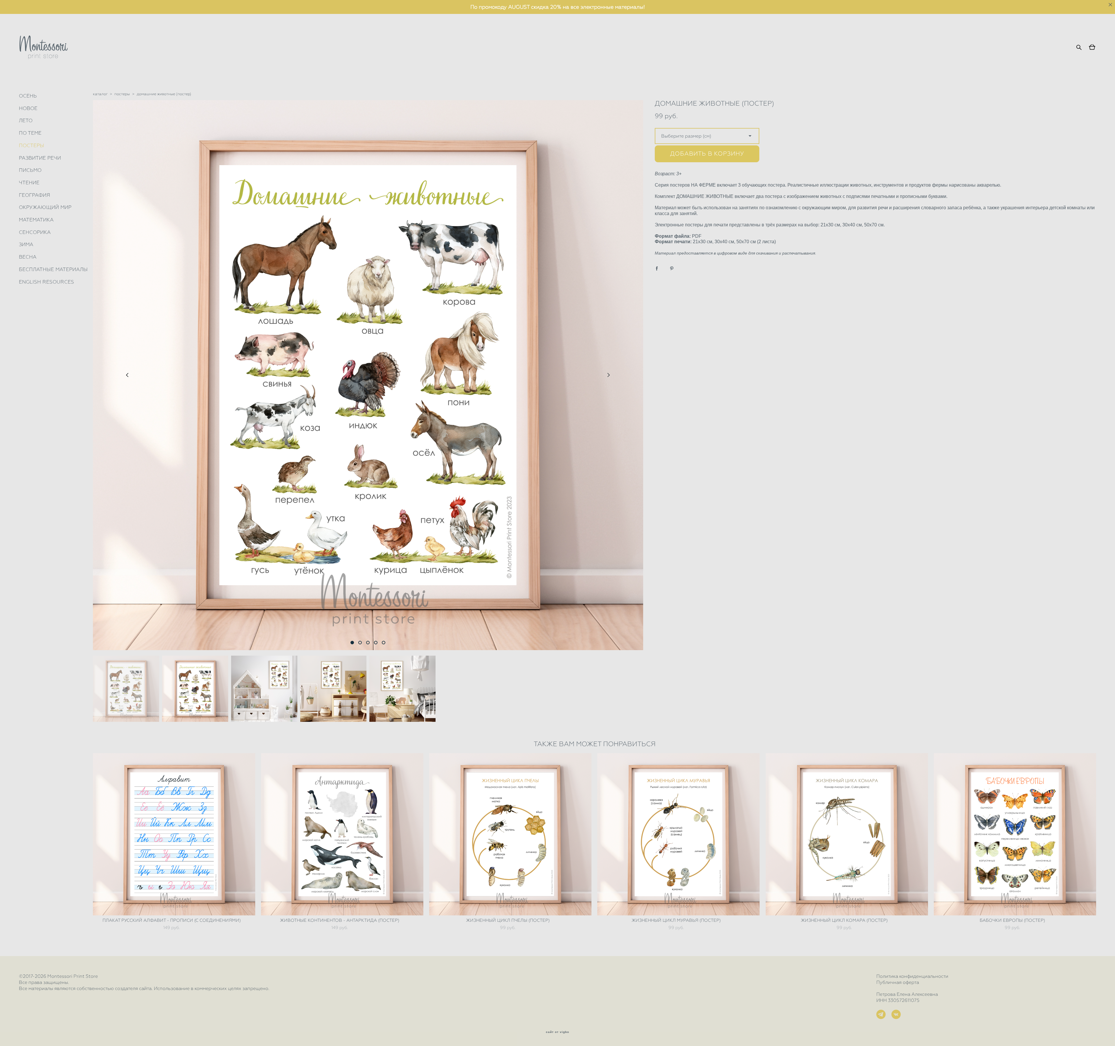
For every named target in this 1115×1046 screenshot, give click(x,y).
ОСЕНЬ (28, 96)
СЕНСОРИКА (35, 232)
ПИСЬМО (30, 170)
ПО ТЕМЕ (30, 133)
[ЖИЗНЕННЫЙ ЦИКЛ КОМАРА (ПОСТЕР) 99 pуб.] (847, 834)
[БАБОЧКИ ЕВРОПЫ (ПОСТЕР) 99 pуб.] (1015, 834)
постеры (122, 94)
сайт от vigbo (557, 1032)
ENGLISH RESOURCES (46, 282)
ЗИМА (26, 244)
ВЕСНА (28, 257)
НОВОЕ (28, 108)
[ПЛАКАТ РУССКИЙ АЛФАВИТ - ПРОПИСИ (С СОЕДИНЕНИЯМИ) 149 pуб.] (174, 834)
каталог (100, 94)
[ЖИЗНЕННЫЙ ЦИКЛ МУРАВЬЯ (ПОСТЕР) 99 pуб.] (678, 834)
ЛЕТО (26, 120)
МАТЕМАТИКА (36, 220)
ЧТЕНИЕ (29, 182)
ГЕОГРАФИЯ (34, 195)
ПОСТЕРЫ (31, 145)
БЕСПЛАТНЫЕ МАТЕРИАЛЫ (53, 269)
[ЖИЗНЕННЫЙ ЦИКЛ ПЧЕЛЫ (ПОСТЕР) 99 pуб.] (510, 834)
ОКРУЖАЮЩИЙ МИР (45, 207)
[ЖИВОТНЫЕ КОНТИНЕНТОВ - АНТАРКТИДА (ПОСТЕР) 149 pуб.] (342, 834)
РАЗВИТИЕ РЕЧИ (40, 158)
